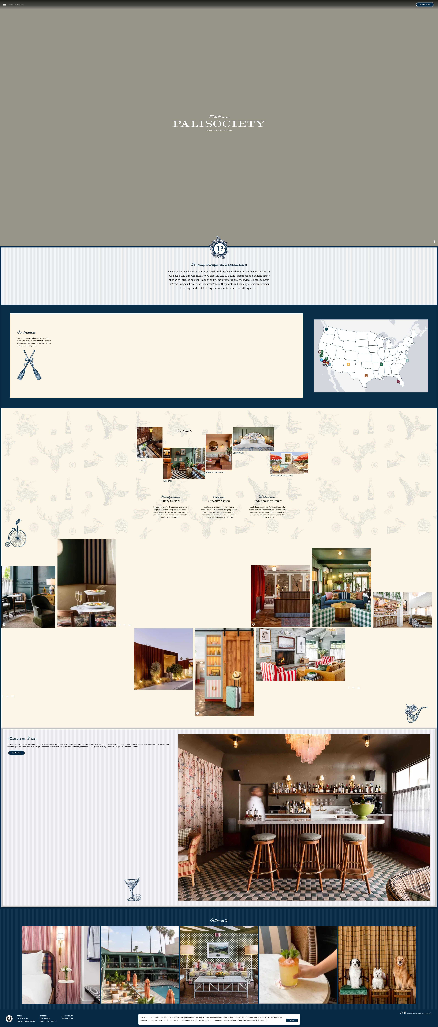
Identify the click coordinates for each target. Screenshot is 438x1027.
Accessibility (67, 1016)
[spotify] (28, 597)
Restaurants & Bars (26, 1021)
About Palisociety (48, 1021)
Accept (292, 1020)
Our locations (26, 332)
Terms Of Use (67, 1018)
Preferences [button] (261, 1020)
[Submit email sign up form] (431, 1012)
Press (19, 1016)
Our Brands (45, 1018)
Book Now (425, 4)
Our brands (184, 431)
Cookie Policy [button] (201, 1020)
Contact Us (22, 1018)
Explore (16, 753)
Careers (43, 1016)
